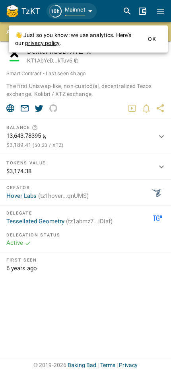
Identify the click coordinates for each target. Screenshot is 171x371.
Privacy (128, 365)
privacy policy (42, 43)
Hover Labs (47, 195)
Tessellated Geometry (59, 221)
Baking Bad (82, 365)
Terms (108, 365)
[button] (72, 11)
